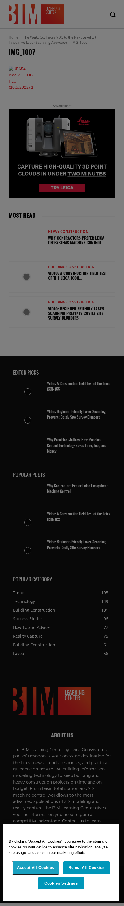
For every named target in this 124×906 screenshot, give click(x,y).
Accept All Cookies (35, 867)
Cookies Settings (61, 883)
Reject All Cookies (87, 867)
